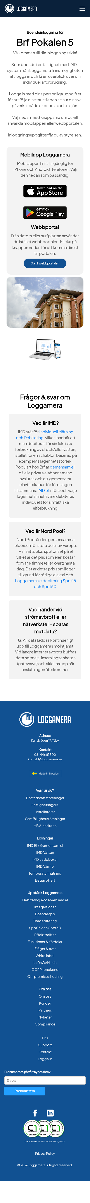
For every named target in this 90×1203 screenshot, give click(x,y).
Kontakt (45, 1052)
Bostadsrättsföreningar (45, 798)
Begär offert (45, 880)
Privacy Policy (45, 1153)
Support (45, 1045)
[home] (20, 8)
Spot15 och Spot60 (45, 928)
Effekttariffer (45, 935)
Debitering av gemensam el (45, 900)
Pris (45, 1038)
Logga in (45, 1059)
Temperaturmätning (45, 873)
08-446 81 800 (45, 754)
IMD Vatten (45, 852)
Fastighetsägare (45, 805)
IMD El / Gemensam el (45, 845)
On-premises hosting (45, 976)
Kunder (45, 1003)
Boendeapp (45, 914)
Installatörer (45, 812)
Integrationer (45, 907)
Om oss (45, 996)
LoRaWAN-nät (45, 962)
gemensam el (62, 467)
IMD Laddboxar (45, 859)
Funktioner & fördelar (45, 942)
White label (45, 956)
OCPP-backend (45, 969)
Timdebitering (45, 921)
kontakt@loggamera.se (45, 759)
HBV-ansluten (45, 826)
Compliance (45, 1024)
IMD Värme (45, 866)
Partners (45, 1010)
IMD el (43, 490)
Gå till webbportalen (45, 263)
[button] (81, 8)
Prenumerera (25, 1091)
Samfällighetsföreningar (45, 819)
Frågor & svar (45, 949)
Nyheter (45, 1017)
